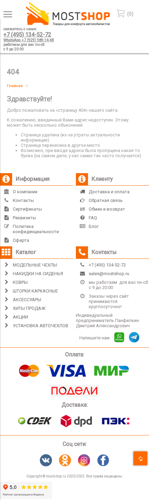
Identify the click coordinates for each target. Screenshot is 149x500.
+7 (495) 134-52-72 (27, 34)
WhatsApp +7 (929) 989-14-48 (28, 40)
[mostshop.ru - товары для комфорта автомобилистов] (68, 24)
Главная (15, 85)
